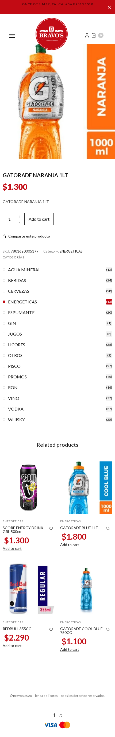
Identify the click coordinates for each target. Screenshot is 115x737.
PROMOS (17, 377)
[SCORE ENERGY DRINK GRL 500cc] (29, 487)
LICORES (16, 345)
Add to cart (39, 218)
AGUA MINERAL (24, 270)
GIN (12, 323)
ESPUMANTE (21, 312)
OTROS (15, 355)
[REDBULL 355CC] (29, 588)
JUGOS (15, 334)
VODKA (16, 409)
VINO (13, 398)
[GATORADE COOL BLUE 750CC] (86, 588)
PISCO (14, 366)
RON (13, 387)
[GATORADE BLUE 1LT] (86, 487)
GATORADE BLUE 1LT (79, 527)
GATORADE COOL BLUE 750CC (81, 630)
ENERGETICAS (71, 251)
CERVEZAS (18, 291)
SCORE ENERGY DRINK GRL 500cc (23, 529)
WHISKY (16, 420)
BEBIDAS (17, 280)
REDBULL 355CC (17, 628)
